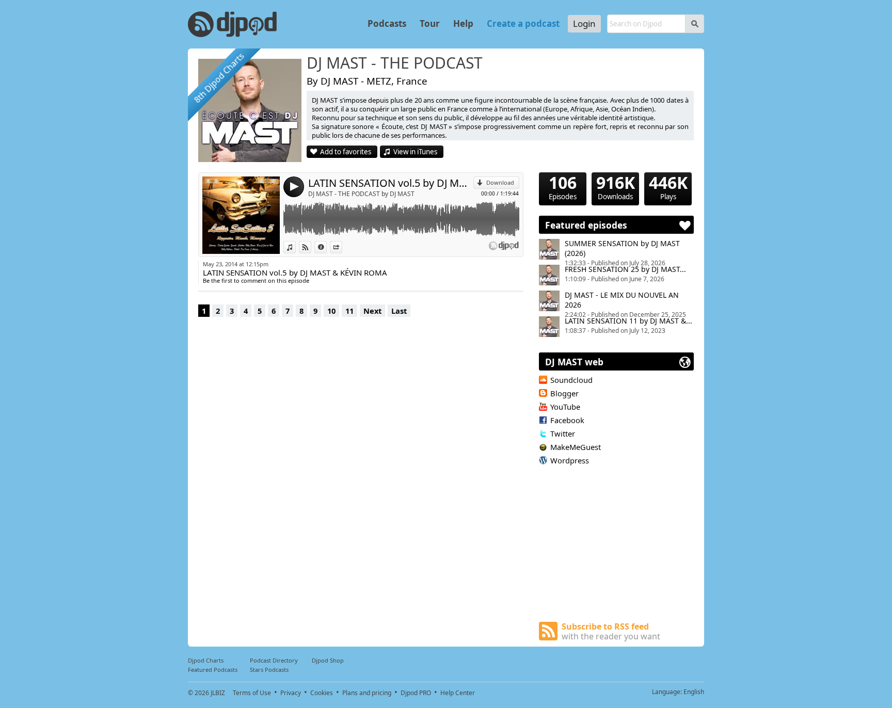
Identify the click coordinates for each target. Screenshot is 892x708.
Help (463, 23)
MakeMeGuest (575, 447)
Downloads (615, 186)
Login (584, 23)
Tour (430, 23)
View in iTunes (415, 151)
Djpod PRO (416, 692)
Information (326, 247)
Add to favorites (345, 151)
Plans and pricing (366, 692)
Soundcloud (571, 380)
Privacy (290, 692)
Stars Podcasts (269, 669)
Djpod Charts (206, 660)
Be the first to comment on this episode (256, 280)
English (693, 691)
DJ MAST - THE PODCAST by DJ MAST (361, 193)
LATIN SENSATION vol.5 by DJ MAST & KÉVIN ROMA (390, 182)
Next (372, 310)
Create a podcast (523, 23)
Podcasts (387, 23)
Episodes (563, 186)
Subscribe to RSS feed (611, 631)
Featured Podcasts (212, 669)
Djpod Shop (328, 660)
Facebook (567, 420)
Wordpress (569, 460)
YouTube (565, 407)
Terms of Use (252, 692)
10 (331, 310)
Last (399, 310)
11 (349, 310)
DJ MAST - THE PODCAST (395, 63)
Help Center (457, 692)
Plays (668, 186)
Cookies (321, 692)
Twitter (562, 433)
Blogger (564, 393)
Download (500, 182)
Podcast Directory (274, 660)
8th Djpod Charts (219, 78)
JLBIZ (218, 692)
